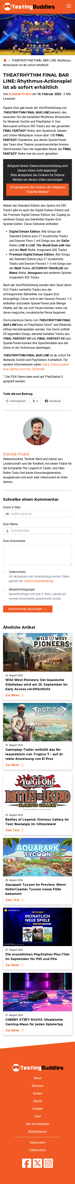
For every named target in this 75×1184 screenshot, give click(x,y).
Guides (37, 1093)
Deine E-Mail (11, 507)
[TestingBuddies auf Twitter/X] (37, 1164)
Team (37, 1116)
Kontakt (37, 1108)
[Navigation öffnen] (69, 6)
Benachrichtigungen (37, 594)
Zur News (12, 695)
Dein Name (10, 524)
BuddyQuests (37, 1131)
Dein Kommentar (14, 541)
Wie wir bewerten (37, 1124)
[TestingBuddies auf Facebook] (26, 1164)
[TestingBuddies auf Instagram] (48, 1164)
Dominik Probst (20, 94)
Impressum (37, 1142)
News (38, 1078)
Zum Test (12, 830)
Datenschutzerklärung (38, 581)
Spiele (37, 1101)
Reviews (37, 1086)
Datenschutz (39, 576)
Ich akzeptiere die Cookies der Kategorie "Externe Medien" (37, 189)
